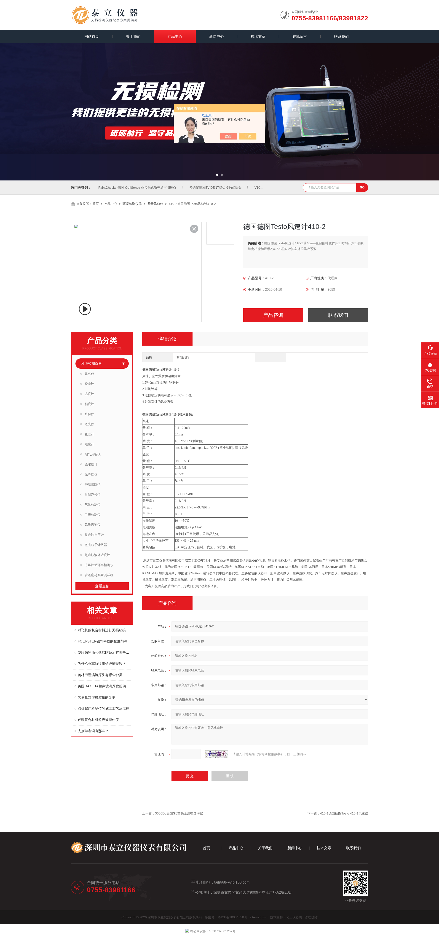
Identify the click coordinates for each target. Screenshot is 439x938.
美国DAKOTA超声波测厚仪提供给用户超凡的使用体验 (104, 686)
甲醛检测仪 (93, 514)
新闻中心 (216, 36)
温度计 (89, 394)
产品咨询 (273, 315)
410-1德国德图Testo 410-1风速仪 (344, 813)
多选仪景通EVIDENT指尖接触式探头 (215, 187)
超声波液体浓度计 (97, 555)
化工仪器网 (294, 917)
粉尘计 (89, 384)
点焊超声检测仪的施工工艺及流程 (103, 708)
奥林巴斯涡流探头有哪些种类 (100, 675)
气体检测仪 (93, 504)
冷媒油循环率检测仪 (99, 565)
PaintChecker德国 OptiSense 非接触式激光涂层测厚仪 (137, 187)
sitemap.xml (258, 917)
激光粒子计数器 (96, 545)
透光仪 (89, 424)
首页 (95, 204)
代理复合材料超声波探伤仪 (98, 720)
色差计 (89, 434)
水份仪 (89, 414)
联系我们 (341, 36)
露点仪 (89, 374)
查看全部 (102, 586)
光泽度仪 (91, 474)
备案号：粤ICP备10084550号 (226, 917)
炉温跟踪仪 (93, 484)
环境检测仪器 (132, 204)
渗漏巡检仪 (93, 494)
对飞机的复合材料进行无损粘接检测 (104, 630)
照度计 (89, 444)
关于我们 (133, 36)
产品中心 (175, 36)
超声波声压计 (94, 535)
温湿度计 (91, 464)
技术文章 (258, 36)
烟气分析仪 (93, 454)
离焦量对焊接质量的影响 (96, 697)
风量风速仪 (155, 204)
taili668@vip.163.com (231, 882)
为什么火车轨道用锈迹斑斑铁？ (102, 664)
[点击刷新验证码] (216, 754)
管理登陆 (311, 917)
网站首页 (91, 36)
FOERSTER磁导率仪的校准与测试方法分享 (104, 641)
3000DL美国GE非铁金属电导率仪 (179, 813)
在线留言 (299, 36)
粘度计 (89, 404)
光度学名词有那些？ (93, 731)
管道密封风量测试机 (99, 575)
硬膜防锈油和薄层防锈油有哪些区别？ (104, 652)
